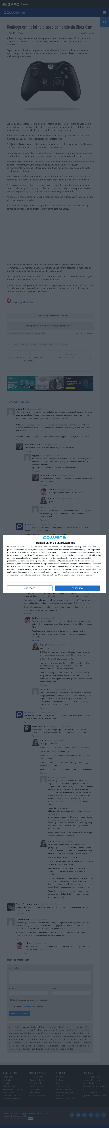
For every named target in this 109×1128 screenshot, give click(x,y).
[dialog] (54, 564)
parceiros (30, 547)
